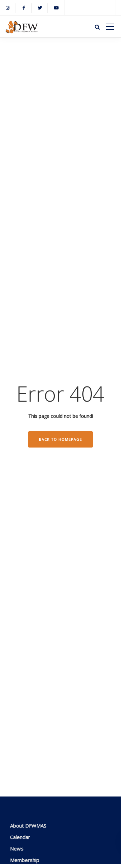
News (17, 848)
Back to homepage (60, 439)
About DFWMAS (28, 825)
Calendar (20, 837)
